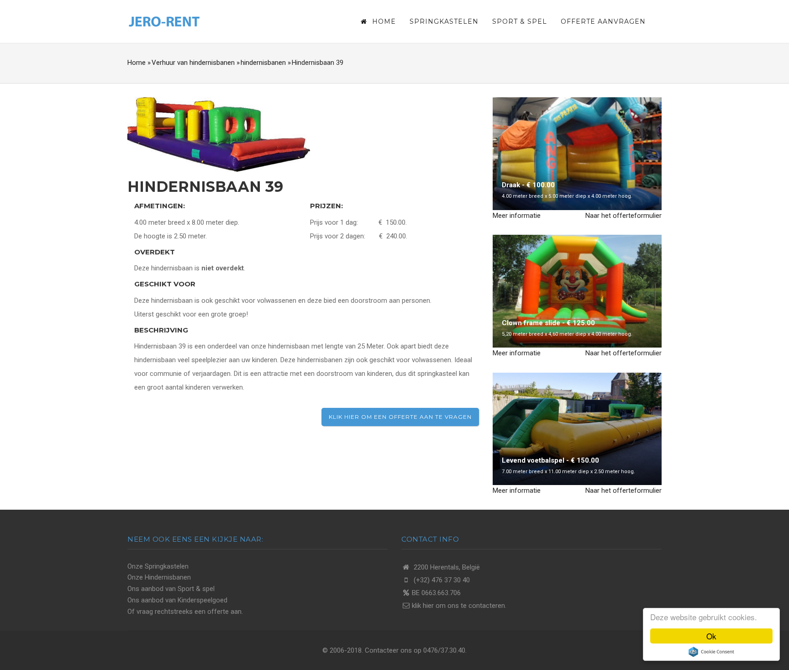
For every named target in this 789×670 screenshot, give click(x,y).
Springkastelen (444, 21)
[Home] (163, 20)
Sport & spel (519, 21)
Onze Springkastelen (158, 566)
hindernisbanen (263, 62)
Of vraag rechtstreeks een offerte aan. (185, 611)
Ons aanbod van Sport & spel (171, 589)
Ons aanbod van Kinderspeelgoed (177, 600)
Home (383, 21)
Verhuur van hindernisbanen (193, 62)
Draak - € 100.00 (528, 185)
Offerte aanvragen (603, 21)
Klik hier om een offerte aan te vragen (400, 416)
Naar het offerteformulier (623, 215)
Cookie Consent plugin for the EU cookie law (711, 652)
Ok (711, 636)
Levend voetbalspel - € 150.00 (550, 460)
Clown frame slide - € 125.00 (548, 323)
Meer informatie (517, 215)
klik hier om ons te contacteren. (459, 605)
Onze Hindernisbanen (159, 577)
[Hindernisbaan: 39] (218, 134)
